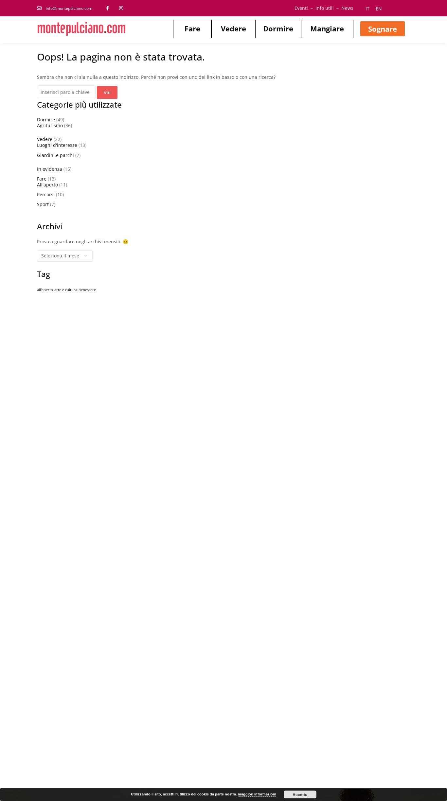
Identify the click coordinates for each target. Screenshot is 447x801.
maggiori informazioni (257, 794)
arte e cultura (65, 289)
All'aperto (47, 185)
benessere (87, 289)
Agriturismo (50, 125)
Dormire (278, 28)
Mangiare (327, 28)
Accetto (300, 794)
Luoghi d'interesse (57, 145)
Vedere (233, 28)
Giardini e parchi (55, 155)
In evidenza (49, 169)
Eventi (301, 8)
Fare (192, 28)
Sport (43, 204)
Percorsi (46, 194)
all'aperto (45, 289)
